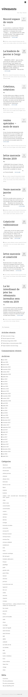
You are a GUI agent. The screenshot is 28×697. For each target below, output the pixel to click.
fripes (10, 211)
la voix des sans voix (8, 584)
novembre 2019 (6, 369)
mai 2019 (5, 381)
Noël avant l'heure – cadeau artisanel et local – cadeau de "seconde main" (14, 604)
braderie (10, 210)
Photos (8, 110)
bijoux (4, 487)
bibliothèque (6, 210)
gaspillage (5, 564)
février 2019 (6, 388)
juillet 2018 (5, 405)
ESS (4, 547)
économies (5, 528)
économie (5, 319)
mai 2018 (5, 410)
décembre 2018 (6, 393)
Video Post (5, 664)
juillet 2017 (5, 432)
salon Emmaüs (6, 630)
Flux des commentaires (8, 683)
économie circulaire (7, 525)
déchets (5, 517)
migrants (5, 598)
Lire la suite (15, 37)
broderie (5, 493)
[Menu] (25, 2)
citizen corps (6, 503)
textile (4, 653)
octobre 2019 (6, 371)
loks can (5, 589)
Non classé (5, 608)
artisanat (5, 242)
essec (4, 550)
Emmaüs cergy (19, 41)
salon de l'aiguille (19, 110)
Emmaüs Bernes (18, 176)
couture (5, 145)
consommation (6, 505)
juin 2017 (5, 434)
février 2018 (6, 417)
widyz (4, 670)
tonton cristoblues (7, 656)
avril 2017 (5, 439)
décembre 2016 (6, 449)
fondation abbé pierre (8, 559)
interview (5, 578)
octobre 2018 (6, 398)
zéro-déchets (5, 245)
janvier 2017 (6, 446)
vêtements (24, 43)
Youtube (21, 213)
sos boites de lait (7, 644)
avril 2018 (5, 412)
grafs (4, 567)
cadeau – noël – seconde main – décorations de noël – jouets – (14, 496)
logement (5, 587)
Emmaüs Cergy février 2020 (10, 340)
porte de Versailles (7, 616)
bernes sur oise (6, 484)
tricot (4, 658)
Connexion (5, 678)
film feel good (6, 556)
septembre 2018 (7, 400)
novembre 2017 (6, 422)
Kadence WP (19, 694)
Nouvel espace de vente (9, 338)
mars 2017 (5, 441)
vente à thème (6, 661)
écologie (5, 522)
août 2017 (5, 429)
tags (4, 650)
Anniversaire (6, 470)
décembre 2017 (6, 420)
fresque (4, 561)
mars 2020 (5, 362)
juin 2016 (5, 454)
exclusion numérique (8, 553)
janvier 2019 (6, 391)
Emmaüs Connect (7, 533)
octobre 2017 (6, 425)
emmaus (10, 41)
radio (4, 619)
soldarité (7, 213)
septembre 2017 (7, 427)
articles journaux (7, 473)
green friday (6, 573)
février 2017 (6, 444)
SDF (4, 636)
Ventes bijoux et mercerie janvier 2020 (12, 343)
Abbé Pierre (6, 41)
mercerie (15, 76)
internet (4, 575)
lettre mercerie (11, 76)
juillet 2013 (5, 456)
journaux (5, 581)
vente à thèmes (19, 43)
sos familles (5, 647)
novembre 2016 (6, 451)
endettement (6, 545)
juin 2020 (5, 359)
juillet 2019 (5, 376)
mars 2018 (5, 415)
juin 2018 (5, 408)
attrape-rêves (6, 479)
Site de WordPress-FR (8, 685)
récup (8, 43)
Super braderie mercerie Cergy (10, 345)
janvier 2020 (6, 364)
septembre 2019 (7, 374)
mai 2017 (5, 437)
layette (12, 211)
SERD (4, 639)
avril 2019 (5, 384)
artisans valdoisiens (11, 242)
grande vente (5, 76)
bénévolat (5, 481)
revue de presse (23, 76)
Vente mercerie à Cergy (8, 336)
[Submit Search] (3, 327)
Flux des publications (8, 681)
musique (5, 601)
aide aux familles (7, 467)
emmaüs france (6, 536)
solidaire (14, 43)
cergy (4, 500)
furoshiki (7, 244)
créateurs (5, 514)
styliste (19, 244)
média (4, 592)
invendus (7, 321)
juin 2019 (5, 379)
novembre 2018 (6, 396)
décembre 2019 (6, 367)
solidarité (5, 641)
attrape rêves (6, 108)
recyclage (11, 43)
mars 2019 (5, 386)
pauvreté (5, 611)
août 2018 (5, 403)
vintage (8, 78)
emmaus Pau (6, 539)
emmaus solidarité (7, 542)
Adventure (5, 465)
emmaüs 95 (14, 41)
